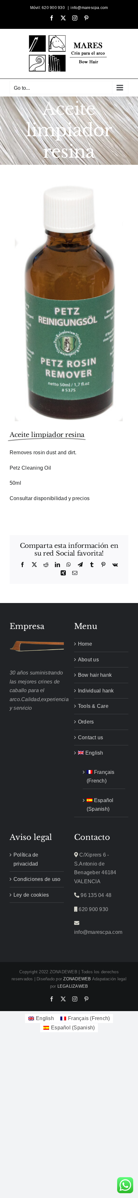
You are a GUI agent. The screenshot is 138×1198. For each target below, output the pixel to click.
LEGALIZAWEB (72, 986)
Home (85, 644)
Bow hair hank (95, 675)
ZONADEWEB (77, 978)
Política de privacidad (26, 859)
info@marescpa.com (89, 7)
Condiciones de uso (36, 879)
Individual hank (96, 690)
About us (88, 659)
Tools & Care (93, 706)
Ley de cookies (31, 895)
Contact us (90, 737)
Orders (86, 722)
